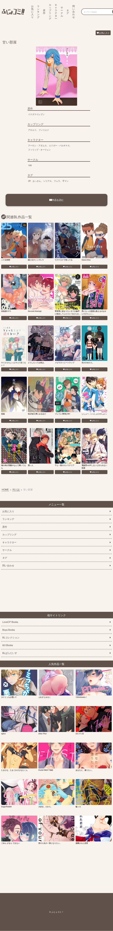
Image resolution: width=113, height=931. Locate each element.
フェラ (57, 180)
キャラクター (56, 11)
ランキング (38, 11)
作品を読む (58, 200)
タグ (68, 12)
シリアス (47, 180)
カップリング (50, 11)
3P (29, 180)
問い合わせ (73, 11)
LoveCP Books (10, 622)
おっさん (37, 180)
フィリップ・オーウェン (39, 149)
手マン (65, 180)
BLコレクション (10, 637)
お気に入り (32, 11)
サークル (62, 11)
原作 (44, 12)
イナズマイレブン (36, 114)
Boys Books (8, 629)
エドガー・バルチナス (59, 145)
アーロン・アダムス (37, 145)
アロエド (32, 129)
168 (30, 165)
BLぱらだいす (9, 653)
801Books (7, 645)
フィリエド (44, 129)
